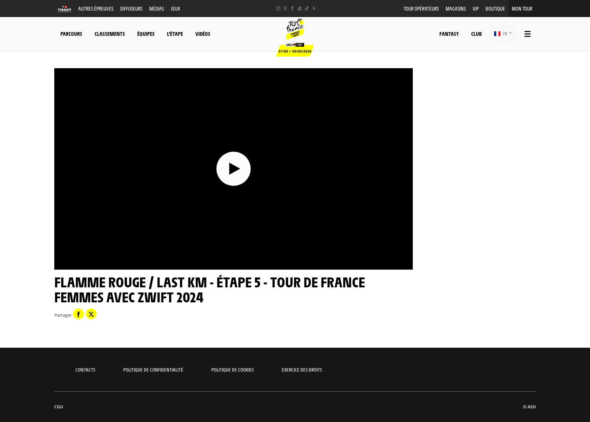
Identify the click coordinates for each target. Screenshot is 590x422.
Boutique (495, 8)
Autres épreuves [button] (95, 8)
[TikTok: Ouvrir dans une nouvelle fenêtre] (306, 8)
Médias (156, 8)
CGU (58, 407)
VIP (476, 8)
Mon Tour (522, 8)
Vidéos (202, 33)
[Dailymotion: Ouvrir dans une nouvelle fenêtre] (299, 8)
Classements (110, 33)
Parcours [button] (71, 33)
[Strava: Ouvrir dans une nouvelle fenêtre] (314, 8)
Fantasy (449, 33)
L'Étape (175, 33)
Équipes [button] (146, 33)
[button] (502, 34)
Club (476, 33)
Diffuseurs (131, 8)
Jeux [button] (175, 8)
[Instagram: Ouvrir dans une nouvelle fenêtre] (278, 8)
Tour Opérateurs (421, 8)
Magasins (456, 8)
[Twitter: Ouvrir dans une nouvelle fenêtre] (285, 8)
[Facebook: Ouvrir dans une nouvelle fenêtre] (292, 8)
